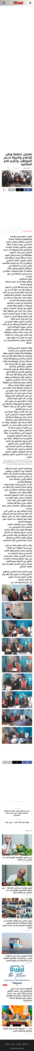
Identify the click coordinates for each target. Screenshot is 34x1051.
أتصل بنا (18, 1044)
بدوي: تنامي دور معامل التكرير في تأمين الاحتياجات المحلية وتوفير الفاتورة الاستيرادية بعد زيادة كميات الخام (17, 924)
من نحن (13, 1044)
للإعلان (7, 1044)
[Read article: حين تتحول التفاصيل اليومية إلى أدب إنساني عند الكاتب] (17, 844)
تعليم (4, 1025)
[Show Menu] (30, 3)
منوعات (5, 917)
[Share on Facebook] (28, 189)
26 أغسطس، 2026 (26, 862)
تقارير (4, 884)
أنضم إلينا (25, 1044)
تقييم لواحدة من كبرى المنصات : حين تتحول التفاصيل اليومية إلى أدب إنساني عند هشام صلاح (17, 890)
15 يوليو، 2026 (27, 1003)
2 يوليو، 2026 (28, 1033)
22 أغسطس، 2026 (26, 930)
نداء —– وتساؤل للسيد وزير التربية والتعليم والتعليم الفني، (17, 1029)
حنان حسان (26, 168)
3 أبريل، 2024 (15, 168)
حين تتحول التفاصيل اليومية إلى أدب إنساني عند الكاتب (17, 858)
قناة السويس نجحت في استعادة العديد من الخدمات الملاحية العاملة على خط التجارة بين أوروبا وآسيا (17, 958)
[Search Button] (4, 3)
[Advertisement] (17, 78)
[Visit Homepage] (17, 3)
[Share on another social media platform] (11, 189)
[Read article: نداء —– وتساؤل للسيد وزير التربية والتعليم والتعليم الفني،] (17, 1016)
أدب (4, 854)
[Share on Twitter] (20, 189)
